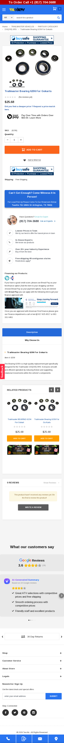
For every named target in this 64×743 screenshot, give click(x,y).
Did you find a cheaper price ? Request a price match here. (30, 108)
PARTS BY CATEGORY (48, 27)
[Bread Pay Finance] (7, 278)
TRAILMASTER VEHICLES (22, 27)
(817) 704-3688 (29, 221)
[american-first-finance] (12, 278)
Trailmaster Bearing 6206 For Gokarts (36, 29)
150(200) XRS (11, 29)
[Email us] (40, 739)
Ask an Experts (46, 221)
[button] (32, 39)
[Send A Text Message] (24, 739)
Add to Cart (34, 150)
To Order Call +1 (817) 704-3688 (32, 2)
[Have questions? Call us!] (8, 739)
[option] (32, 62)
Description (32, 332)
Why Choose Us (32, 340)
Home (5, 27)
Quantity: (9, 134)
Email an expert (41, 217)
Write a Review (33, 507)
